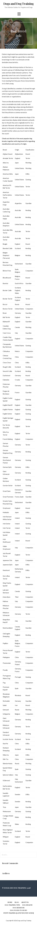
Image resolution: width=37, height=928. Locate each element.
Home (10, 902)
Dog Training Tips (12, 905)
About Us (25, 902)
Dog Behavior (18, 908)
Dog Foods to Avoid (18, 910)
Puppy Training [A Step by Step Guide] (18, 913)
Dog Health (27, 905)
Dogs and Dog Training (18, 4)
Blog (17, 902)
